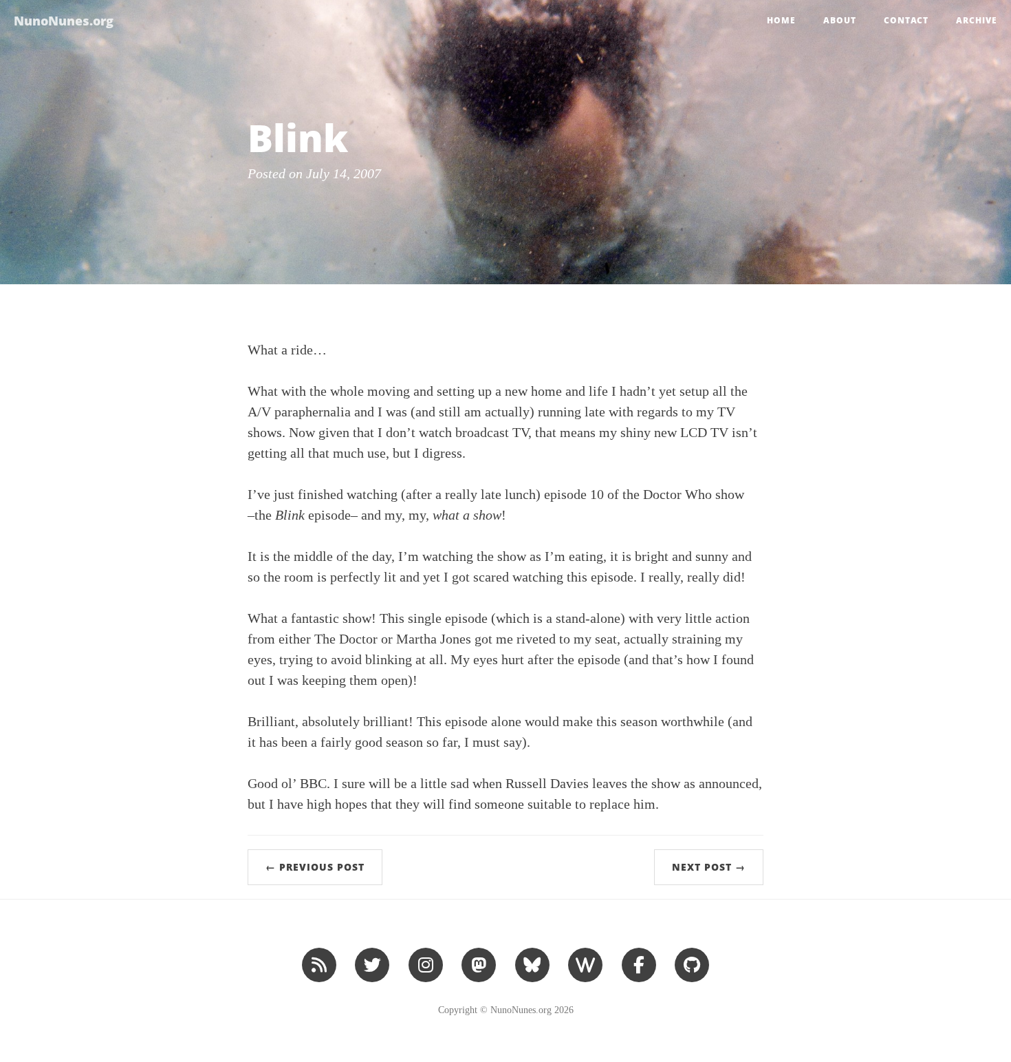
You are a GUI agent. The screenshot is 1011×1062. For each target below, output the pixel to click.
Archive (976, 20)
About (839, 20)
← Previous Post (315, 866)
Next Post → (709, 866)
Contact (906, 20)
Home (781, 20)
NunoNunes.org (63, 20)
